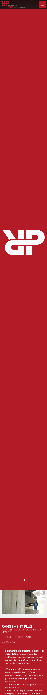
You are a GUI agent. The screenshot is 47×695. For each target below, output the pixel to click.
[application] (23, 602)
